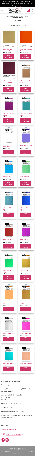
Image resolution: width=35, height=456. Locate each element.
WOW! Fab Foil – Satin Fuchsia (9, 114)
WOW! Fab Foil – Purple (24, 240)
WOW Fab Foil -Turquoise (7, 177)
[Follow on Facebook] (32, 9)
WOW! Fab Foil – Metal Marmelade (26, 50)
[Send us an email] (32, 11)
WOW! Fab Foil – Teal (8, 363)
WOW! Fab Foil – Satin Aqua (26, 114)
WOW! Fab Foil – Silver (9, 333)
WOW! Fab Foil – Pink (26, 333)
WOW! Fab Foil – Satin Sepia (26, 81)
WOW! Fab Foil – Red (8, 239)
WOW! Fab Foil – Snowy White (7, 145)
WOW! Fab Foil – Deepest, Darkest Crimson (7, 82)
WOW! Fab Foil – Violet (26, 145)
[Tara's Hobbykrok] (15, 10)
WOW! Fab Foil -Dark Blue (25, 208)
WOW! (26, 16)
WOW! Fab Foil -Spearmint (24, 177)
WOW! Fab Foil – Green (7, 271)
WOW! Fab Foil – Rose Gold (9, 302)
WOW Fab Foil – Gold (26, 270)
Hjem (7, 16)
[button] (2, 10)
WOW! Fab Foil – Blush (26, 363)
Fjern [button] (21, 6)
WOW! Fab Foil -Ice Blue (8, 208)
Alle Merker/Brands (16, 16)
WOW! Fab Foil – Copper (24, 302)
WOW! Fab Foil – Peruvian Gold (7, 50)
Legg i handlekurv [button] (8, 56)
